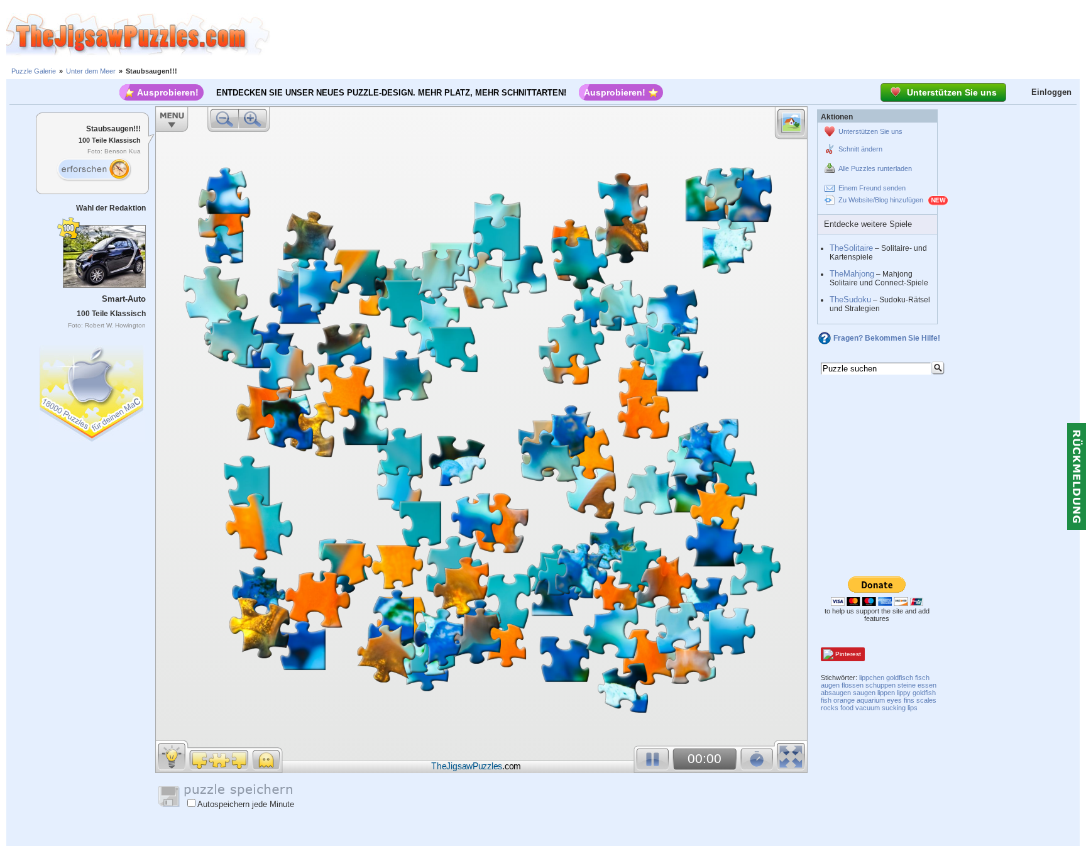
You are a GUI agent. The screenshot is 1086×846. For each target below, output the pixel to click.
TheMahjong (852, 273)
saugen (864, 692)
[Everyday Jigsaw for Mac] (92, 390)
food (846, 707)
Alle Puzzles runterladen (875, 168)
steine (906, 685)
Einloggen (1051, 92)
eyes (894, 700)
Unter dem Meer (91, 71)
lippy (904, 692)
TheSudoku (850, 299)
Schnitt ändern (860, 149)
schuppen (880, 685)
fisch (922, 677)
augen (830, 685)
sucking (894, 707)
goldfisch (899, 677)
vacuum (867, 707)
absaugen (836, 692)
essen (927, 685)
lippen (886, 692)
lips (913, 707)
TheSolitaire (851, 248)
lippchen (871, 677)
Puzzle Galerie (33, 71)
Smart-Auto (124, 299)
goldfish (924, 692)
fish (826, 700)
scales (926, 700)
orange (844, 700)
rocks (829, 707)
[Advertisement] (678, 34)
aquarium (871, 700)
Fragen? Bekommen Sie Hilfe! (886, 338)
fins (909, 700)
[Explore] (94, 169)
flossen (853, 685)
